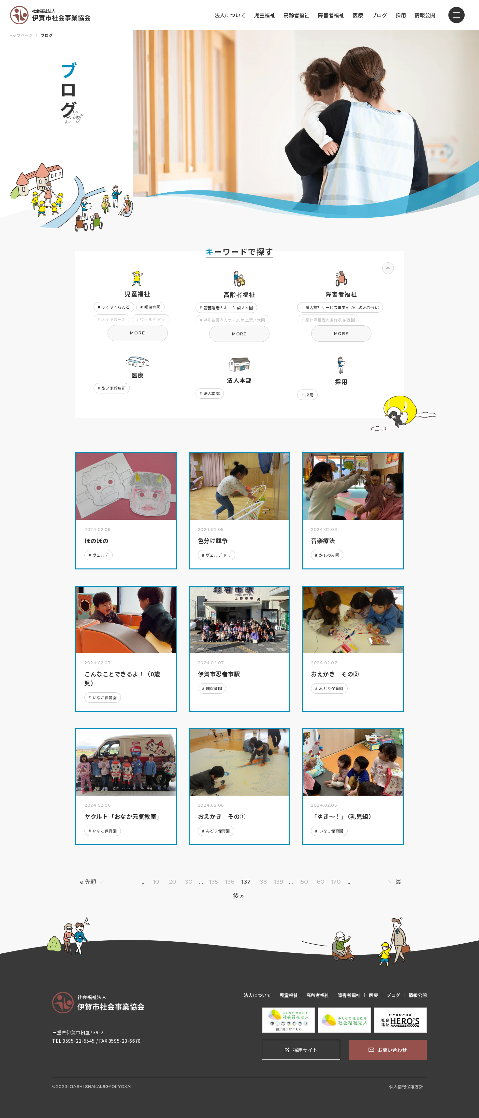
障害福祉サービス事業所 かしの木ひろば (342, 307)
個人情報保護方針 (406, 1086)
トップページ (20, 35)
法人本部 (212, 393)
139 (278, 881)
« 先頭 (88, 881)
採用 (309, 394)
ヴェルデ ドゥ (153, 319)
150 (303, 881)
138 (262, 881)
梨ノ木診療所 (114, 388)
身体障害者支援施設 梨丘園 (330, 319)
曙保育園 (152, 307)
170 (336, 881)
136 (229, 881)
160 (320, 881)
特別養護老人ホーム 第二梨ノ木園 (234, 320)
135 (213, 881)
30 (189, 881)
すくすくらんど (116, 307)
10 (156, 881)
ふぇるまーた (114, 319)
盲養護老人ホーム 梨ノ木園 (228, 307)
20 (172, 881)
